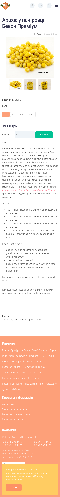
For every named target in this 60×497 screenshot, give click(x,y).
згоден (13, 487)
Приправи (34, 356)
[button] (32, 5)
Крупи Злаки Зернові (13, 361)
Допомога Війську (11, 389)
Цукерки (31, 372)
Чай (40, 372)
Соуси (53, 350)
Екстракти (33, 378)
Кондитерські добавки (34, 367)
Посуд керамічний (34, 383)
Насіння (39, 361)
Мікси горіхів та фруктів (14, 356)
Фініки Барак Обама (12, 419)
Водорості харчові (11, 367)
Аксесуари (51, 383)
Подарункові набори (12, 383)
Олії (44, 356)
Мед (23, 372)
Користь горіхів (10, 404)
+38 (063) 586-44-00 (41, 445)
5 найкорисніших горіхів (14, 409)
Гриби (51, 356)
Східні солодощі (10, 372)
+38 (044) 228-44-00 (12, 442)
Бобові (29, 361)
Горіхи (5, 350)
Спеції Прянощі (39, 350)
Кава (23, 378)
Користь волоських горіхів (16, 414)
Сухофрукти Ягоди (20, 350)
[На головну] (5, 5)
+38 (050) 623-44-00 (12, 445)
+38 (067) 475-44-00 (41, 442)
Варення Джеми (10, 378)
